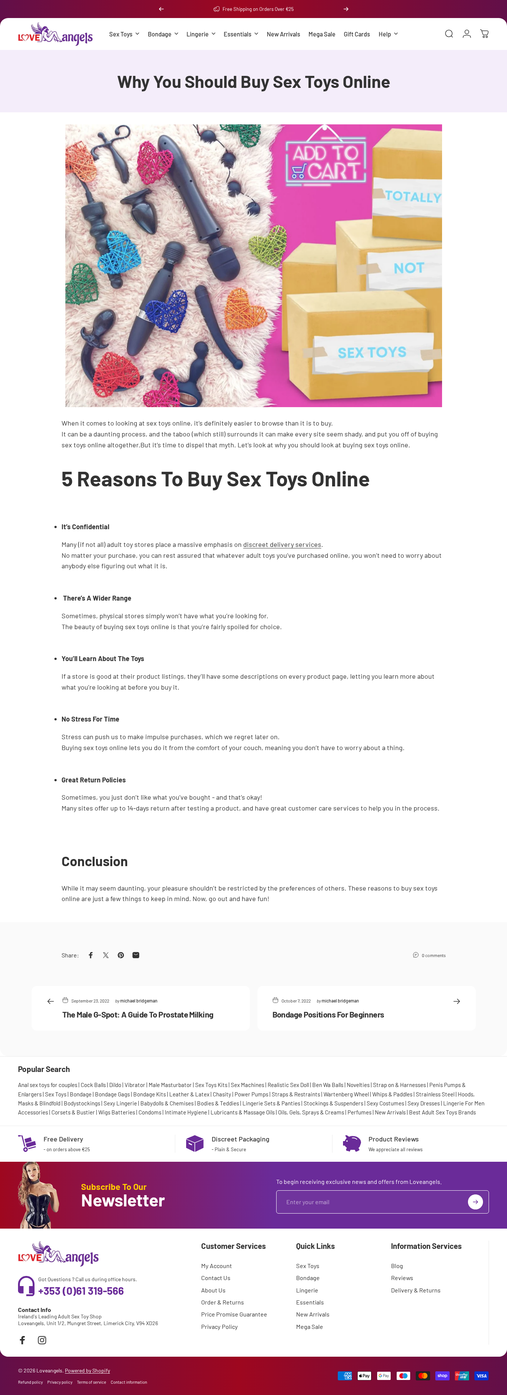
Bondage (81, 1094)
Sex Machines (247, 1084)
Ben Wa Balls (327, 1084)
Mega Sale (309, 1326)
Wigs (104, 1112)
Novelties (358, 1084)
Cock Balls (93, 1084)
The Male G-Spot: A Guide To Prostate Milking (138, 1014)
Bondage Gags (112, 1094)
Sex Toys (55, 1094)
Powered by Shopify (87, 1370)
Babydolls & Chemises (167, 1103)
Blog (397, 1265)
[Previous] (161, 9)
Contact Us (215, 1277)
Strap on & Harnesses (399, 1084)
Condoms (149, 1112)
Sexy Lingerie (120, 1103)
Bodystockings (82, 1103)
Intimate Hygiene (186, 1112)
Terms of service (91, 1382)
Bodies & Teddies (218, 1103)
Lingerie (307, 1290)
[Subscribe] (475, 1201)
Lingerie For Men (463, 1103)
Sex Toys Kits (211, 1084)
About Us (213, 1290)
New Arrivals (390, 1112)
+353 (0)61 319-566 (81, 1290)
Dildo (115, 1084)
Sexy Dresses (424, 1103)
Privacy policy (59, 1382)
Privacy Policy (219, 1326)
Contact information (129, 1382)
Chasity (222, 1094)
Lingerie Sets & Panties (271, 1103)
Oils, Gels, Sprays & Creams (311, 1112)
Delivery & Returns (416, 1290)
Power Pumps (251, 1094)
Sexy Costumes (385, 1103)
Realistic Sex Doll (288, 1084)
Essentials (310, 1302)
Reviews (402, 1277)
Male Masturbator (170, 1084)
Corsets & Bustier (73, 1112)
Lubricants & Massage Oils (243, 1112)
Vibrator (135, 1084)
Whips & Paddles (392, 1094)
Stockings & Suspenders (333, 1103)
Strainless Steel (435, 1094)
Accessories (33, 1112)
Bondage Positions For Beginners (328, 1014)
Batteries (123, 1112)
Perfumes (360, 1112)
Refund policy (30, 1382)
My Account (216, 1265)
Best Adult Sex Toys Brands (442, 1112)
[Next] (346, 9)
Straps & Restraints (296, 1094)
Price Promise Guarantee (234, 1314)
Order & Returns (222, 1302)
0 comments (434, 954)
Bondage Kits (149, 1094)
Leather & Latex (189, 1094)
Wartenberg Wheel (346, 1094)
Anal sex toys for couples (47, 1084)
